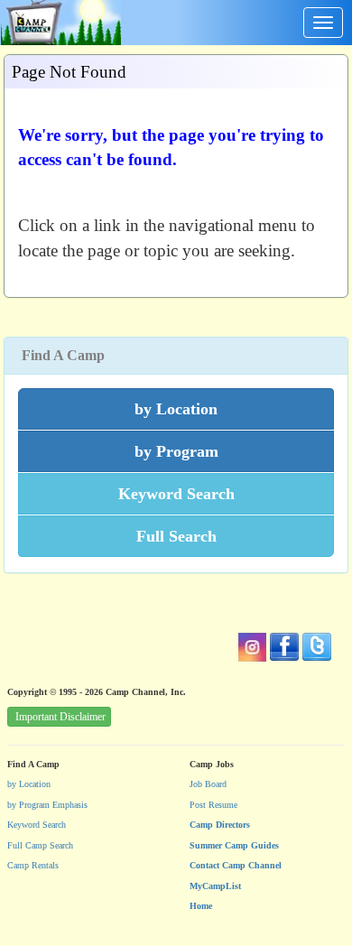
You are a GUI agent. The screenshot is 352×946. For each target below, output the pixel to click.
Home (201, 906)
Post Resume (213, 805)
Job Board (208, 784)
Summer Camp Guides (234, 845)
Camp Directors (220, 825)
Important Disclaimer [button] (60, 716)
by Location (29, 784)
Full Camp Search (40, 845)
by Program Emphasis (47, 805)
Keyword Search (36, 825)
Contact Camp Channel (236, 865)
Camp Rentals (33, 865)
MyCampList (215, 886)
